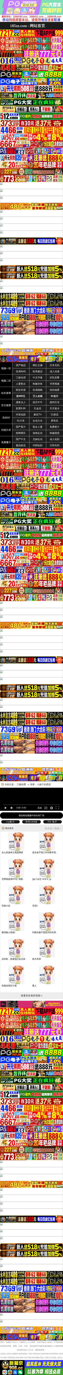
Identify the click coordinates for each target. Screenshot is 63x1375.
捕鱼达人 (21, 402)
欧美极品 (38, 371)
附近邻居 (21, 390)
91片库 (21, 420)
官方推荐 (6, 405)
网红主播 (38, 365)
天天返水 (54, 408)
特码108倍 (31, 822)
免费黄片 (54, 427)
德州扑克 (54, 402)
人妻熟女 (21, 383)
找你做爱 (54, 390)
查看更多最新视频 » (31, 995)
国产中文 (21, 439)
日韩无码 (54, 445)
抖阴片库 (6, 430)
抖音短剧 (21, 414)
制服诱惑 (54, 433)
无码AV (6, 417)
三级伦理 (21, 377)
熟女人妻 (38, 427)
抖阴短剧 (38, 445)
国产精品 (21, 365)
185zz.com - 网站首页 (27, 26)
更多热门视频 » (53, 828)
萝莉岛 (54, 420)
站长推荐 (6, 393)
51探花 (54, 414)
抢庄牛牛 (38, 402)
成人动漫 (54, 371)
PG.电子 (52, 822)
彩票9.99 (21, 408)
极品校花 (21, 445)
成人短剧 (54, 439)
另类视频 (54, 383)
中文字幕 (38, 377)
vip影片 (10, 822)
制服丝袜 (38, 383)
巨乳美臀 (54, 377)
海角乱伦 (38, 433)
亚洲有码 (21, 371)
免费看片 (6, 442)
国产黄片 (21, 427)
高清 (39, 808)
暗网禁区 (21, 433)
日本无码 (54, 365)
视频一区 (6, 368)
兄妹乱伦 (38, 439)
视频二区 (6, 380)
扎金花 (37, 408)
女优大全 (38, 420)
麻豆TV (38, 414)
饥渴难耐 (38, 390)
